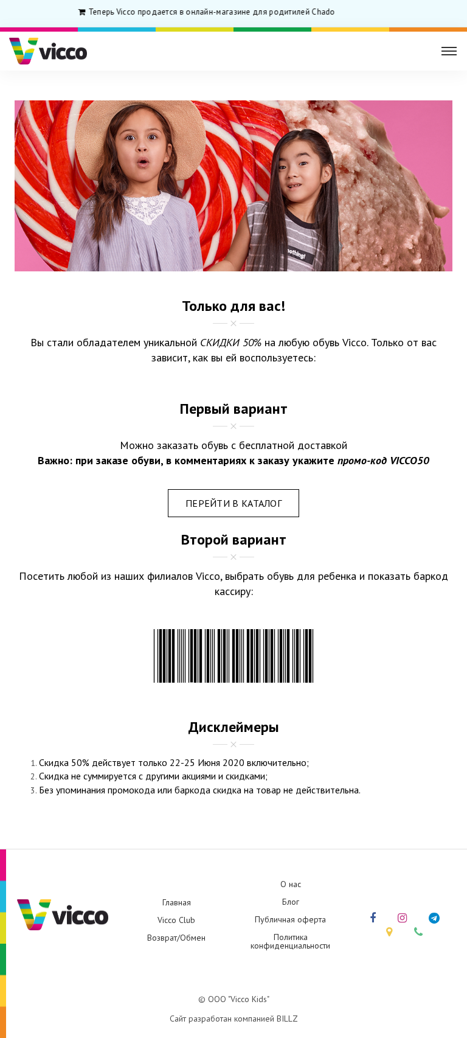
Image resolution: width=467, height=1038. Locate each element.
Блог (290, 901)
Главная (176, 902)
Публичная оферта (290, 919)
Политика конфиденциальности (290, 941)
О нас (290, 884)
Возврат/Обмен (176, 937)
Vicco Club (176, 919)
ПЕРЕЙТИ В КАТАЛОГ (233, 503)
